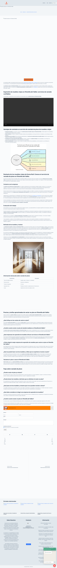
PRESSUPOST (28, 79)
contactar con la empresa (36, 195)
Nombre (4, 412)
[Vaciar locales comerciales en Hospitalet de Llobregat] (11, 507)
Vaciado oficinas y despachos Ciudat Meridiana (28, 513)
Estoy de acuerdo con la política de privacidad (11, 427)
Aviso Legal (46, 524)
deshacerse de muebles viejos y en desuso (30, 82)
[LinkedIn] (47, 435)
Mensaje (5, 419)
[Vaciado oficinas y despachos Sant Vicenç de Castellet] (46, 507)
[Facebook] (10, 435)
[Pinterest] (35, 435)
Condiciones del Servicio (7, 426)
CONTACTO (28, 544)
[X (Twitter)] (22, 435)
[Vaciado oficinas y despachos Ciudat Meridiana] (28, 507)
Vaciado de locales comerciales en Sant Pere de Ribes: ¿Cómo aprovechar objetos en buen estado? (45, 539)
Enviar (5, 429)
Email (4, 416)
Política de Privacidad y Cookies (46, 523)
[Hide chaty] (54, 565)
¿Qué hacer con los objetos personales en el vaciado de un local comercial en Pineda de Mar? (46, 534)
